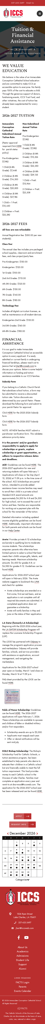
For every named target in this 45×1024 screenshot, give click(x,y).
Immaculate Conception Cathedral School (13, 13)
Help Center (14, 530)
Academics (22, 951)
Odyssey (34, 641)
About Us (22, 947)
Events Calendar (22, 991)
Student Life (22, 960)
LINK (36, 581)
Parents (22, 987)
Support (22, 964)
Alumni (22, 969)
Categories (21, 879)
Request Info (18, 824)
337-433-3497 (17, 3)
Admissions (22, 956)
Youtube (26, 937)
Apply (19, 816)
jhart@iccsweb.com (25, 366)
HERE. (39, 791)
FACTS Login (22, 982)
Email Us (30, 3)
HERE (19, 146)
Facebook (18, 937)
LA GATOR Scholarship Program (21, 629)
